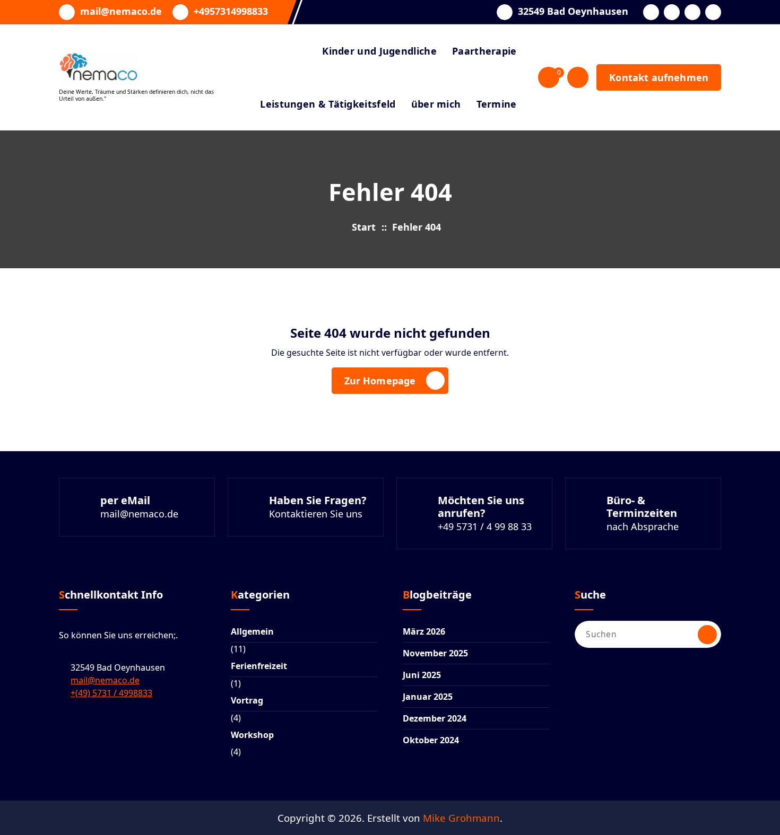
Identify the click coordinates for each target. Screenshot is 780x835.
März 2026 (424, 631)
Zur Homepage (380, 380)
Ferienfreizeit (259, 666)
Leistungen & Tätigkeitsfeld (327, 104)
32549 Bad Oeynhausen (573, 11)
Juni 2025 (422, 675)
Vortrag (247, 700)
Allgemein (252, 631)
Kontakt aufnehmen (658, 77)
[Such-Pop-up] (577, 77)
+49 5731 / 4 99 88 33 (485, 526)
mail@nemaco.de (121, 11)
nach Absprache (642, 526)
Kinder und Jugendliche (379, 51)
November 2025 (435, 653)
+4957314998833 (231, 11)
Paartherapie (484, 51)
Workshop (252, 735)
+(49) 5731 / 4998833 (111, 693)
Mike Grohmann (461, 817)
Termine (496, 104)
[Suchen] (707, 634)
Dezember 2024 (434, 718)
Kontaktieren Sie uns (315, 513)
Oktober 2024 (431, 740)
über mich (436, 104)
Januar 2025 (428, 696)
